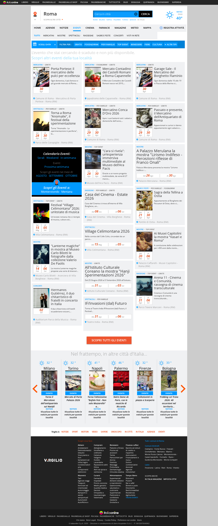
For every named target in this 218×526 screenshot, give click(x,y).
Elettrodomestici (84, 450)
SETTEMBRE (56, 175)
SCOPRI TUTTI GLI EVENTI (109, 340)
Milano (49, 368)
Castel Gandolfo (151, 457)
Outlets (97, 460)
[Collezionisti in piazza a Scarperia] (145, 380)
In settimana (68, 158)
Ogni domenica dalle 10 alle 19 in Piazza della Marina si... (167, 82)
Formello (163, 457)
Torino (73, 368)
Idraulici (81, 452)
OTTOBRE (71, 175)
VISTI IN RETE (133, 35)
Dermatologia (115, 469)
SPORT (75, 431)
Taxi (79, 478)
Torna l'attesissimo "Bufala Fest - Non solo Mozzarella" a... (97, 401)
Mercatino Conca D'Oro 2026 (115, 111)
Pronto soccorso (100, 483)
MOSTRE (61, 35)
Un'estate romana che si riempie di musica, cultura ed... (65, 218)
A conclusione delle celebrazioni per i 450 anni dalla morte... (168, 246)
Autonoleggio (83, 490)
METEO (135, 27)
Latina (157, 468)
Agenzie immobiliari (130, 470)
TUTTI (37, 35)
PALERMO (117, 20)
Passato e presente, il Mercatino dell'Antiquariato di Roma (168, 115)
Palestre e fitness (117, 448)
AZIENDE (50, 27)
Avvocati (129, 467)
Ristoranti (130, 478)
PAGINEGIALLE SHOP (68, 2)
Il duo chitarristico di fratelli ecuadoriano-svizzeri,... (63, 310)
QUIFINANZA (148, 2)
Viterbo (176, 468)
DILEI (125, 2)
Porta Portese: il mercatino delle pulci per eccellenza (65, 72)
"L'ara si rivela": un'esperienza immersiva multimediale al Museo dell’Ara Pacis (113, 160)
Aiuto (139, 520)
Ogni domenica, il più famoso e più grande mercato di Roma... (64, 82)
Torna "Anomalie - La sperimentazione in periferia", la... (64, 131)
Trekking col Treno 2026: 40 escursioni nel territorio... (169, 401)
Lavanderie (98, 462)
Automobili (82, 500)
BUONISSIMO (163, 2)
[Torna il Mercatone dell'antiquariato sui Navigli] (49, 380)
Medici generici (100, 485)
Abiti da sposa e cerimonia (100, 470)
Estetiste (113, 462)
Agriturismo (130, 495)
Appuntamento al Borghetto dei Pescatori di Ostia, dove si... (168, 202)
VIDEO (95, 431)
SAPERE (104, 431)
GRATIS (78, 44)
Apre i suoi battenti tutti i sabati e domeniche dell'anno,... (117, 119)
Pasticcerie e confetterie (115, 496)
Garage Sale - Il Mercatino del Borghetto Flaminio (168, 72)
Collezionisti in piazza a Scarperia (145, 398)
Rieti (163, 468)
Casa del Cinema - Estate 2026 (106, 196)
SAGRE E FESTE (103, 35)
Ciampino (149, 449)
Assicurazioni (131, 455)
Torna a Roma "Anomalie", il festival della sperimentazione (63, 118)
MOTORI (85, 431)
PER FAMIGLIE (108, 44)
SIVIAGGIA (135, 2)
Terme (112, 455)
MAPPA (147, 27)
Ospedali (97, 480)
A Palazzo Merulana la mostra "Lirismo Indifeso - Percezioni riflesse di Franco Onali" (159, 156)
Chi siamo (80, 520)
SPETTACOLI (74, 35)
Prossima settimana (56, 167)
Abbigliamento (100, 448)
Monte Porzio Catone (153, 454)
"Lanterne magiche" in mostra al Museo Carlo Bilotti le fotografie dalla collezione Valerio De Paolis (65, 255)
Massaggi (113, 464)
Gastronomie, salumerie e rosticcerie (115, 487)
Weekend (52, 158)
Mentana (66, 191)
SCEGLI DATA (44, 44)
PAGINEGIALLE (49, 2)
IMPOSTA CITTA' (170, 479)
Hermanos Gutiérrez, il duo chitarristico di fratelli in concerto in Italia (64, 297)
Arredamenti (83, 448)
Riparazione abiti (101, 464)
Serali (41, 158)
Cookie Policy (110, 520)
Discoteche (130, 488)
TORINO (125, 20)
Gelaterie (113, 500)
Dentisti (97, 490)
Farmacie (97, 478)
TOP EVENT (122, 44)
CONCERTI (119, 35)
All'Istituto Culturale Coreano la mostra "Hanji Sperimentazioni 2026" (107, 271)
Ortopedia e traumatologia (99, 493)
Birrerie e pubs (132, 485)
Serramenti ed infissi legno (83, 461)
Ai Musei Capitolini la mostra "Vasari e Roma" (168, 237)
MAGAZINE (120, 27)
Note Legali (91, 520)
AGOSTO (41, 175)
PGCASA (84, 2)
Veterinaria (98, 497)
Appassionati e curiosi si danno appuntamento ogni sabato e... (167, 126)
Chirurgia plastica (117, 472)
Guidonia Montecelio (153, 460)
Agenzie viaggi (84, 480)
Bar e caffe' (130, 483)
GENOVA (133, 20)
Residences (130, 492)
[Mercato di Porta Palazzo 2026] (73, 380)
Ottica (96, 467)
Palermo (121, 368)
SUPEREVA (176, 2)
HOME (37, 27)
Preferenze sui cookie (127, 520)
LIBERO (25, 2)
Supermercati (115, 478)
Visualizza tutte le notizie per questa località (49, 414)
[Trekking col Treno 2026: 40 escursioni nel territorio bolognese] (169, 380)
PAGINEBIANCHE (98, 2)
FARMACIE (104, 27)
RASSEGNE (88, 35)
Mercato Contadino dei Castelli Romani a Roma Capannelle (116, 72)
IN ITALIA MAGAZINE (153, 479)
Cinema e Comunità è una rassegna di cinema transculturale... (165, 296)
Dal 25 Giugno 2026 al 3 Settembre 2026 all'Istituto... (108, 280)
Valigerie (97, 457)
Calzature (97, 455)
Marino (169, 451)
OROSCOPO (116, 431)
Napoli (97, 368)
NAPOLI (109, 20)
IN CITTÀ (128, 431)
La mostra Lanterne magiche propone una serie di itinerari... (64, 269)
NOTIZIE (64, 27)
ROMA (95, 20)
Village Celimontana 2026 (107, 231)
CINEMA (90, 27)
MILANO (102, 20)
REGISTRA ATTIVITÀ (173, 27)
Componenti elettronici (83, 470)
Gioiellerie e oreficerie (99, 451)
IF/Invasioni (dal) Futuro (106, 303)
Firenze (145, 368)
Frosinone (149, 468)
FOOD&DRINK (91, 44)
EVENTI (77, 27)
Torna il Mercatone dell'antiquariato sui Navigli (49, 401)
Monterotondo (50, 191)
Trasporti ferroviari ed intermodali (83, 485)
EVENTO (49, 393)
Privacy (100, 520)
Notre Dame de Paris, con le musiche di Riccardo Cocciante (121, 403)
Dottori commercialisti (132, 463)
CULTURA (157, 44)
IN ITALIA (141, 20)
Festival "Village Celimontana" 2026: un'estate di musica (65, 208)
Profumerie (114, 467)
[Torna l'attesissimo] (97, 380)
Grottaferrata (150, 451)
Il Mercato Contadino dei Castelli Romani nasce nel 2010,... (116, 82)
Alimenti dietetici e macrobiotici (117, 481)
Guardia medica (100, 488)
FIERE (147, 44)
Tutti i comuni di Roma (154, 441)
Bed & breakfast (132, 490)
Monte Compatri (170, 460)
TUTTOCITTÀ (114, 2)
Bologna (169, 368)
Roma (50, 13)
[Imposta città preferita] (35, 14)
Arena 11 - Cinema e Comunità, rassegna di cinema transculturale (168, 282)
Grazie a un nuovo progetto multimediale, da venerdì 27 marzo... (114, 176)
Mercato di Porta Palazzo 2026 (73, 398)
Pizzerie (129, 480)
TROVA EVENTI (132, 497)
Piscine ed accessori (114, 451)
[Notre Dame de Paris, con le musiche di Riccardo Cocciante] (121, 380)
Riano (171, 457)
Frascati (170, 449)
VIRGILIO (35, 2)
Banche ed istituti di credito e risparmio (133, 450)
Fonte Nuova (159, 449)
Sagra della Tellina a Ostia (168, 194)
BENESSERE (136, 44)
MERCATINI (48, 35)
